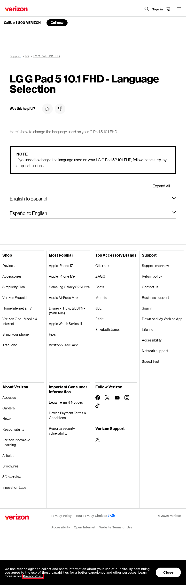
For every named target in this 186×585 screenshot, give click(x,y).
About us (9, 397)
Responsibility (13, 429)
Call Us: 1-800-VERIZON (22, 22)
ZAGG (100, 276)
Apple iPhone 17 (61, 266)
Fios (52, 334)
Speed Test (150, 361)
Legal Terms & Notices (66, 402)
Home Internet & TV (17, 308)
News (6, 419)
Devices (8, 266)
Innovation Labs (14, 487)
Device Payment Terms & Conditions (67, 415)
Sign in (147, 308)
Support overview (155, 266)
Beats (99, 287)
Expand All (161, 186)
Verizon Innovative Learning (16, 442)
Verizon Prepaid (14, 298)
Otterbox (102, 266)
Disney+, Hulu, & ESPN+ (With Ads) (67, 310)
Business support (155, 298)
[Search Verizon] (146, 9)
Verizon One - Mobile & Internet (19, 321)
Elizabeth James (108, 329)
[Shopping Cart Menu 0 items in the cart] (168, 9)
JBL (98, 308)
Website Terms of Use (115, 527)
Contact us (150, 287)
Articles (8, 455)
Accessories (12, 276)
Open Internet (84, 527)
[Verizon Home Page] (16, 8)
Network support (155, 351)
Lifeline (147, 329)
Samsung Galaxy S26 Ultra (69, 287)
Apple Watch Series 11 (65, 324)
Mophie (101, 298)
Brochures (10, 466)
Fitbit (99, 319)
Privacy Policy (61, 516)
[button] (47, 109)
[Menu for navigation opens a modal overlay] (178, 9)
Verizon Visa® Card (63, 345)
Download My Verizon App (162, 319)
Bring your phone (15, 334)
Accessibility (152, 340)
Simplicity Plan (13, 287)
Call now (57, 23)
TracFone (9, 345)
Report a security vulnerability (62, 430)
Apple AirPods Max (63, 298)
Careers (8, 408)
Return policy (152, 276)
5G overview (11, 477)
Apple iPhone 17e (62, 276)
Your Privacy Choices (92, 516)
